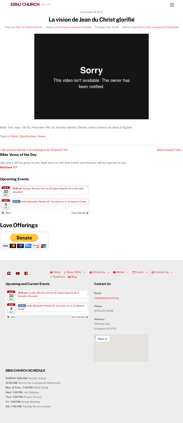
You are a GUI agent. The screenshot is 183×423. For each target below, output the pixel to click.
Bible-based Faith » (170, 150)
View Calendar (78, 212)
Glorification (27, 136)
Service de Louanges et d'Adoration (158, 27)
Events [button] (139, 272)
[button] (6, 213)
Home (56, 272)
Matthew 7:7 (8, 167)
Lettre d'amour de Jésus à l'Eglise (72, 27)
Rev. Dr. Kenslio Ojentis (29, 27)
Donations (58, 276)
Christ (14, 136)
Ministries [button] (98, 272)
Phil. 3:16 (45, 4)
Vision (41, 136)
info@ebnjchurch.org (106, 297)
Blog (74, 276)
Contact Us (161, 272)
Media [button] (120, 272)
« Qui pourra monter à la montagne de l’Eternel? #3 (33, 150)
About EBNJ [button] (73, 272)
